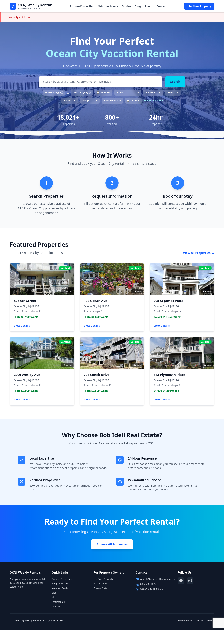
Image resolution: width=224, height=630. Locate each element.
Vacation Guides (60, 588)
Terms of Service (205, 620)
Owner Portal (101, 588)
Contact (162, 6)
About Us (57, 597)
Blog (138, 6)
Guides (126, 6)
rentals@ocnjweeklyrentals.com (157, 578)
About (149, 6)
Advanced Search (153, 100)
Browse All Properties (112, 544)
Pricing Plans (101, 583)
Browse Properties (82, 6)
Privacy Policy (185, 620)
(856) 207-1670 (148, 583)
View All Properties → (198, 253)
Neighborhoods (108, 6)
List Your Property (199, 6)
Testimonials (58, 601)
